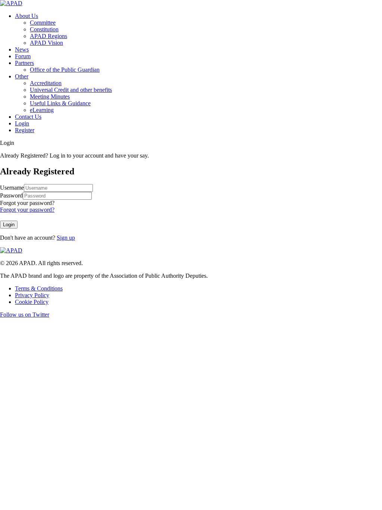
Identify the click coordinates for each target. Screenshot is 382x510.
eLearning (42, 110)
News (22, 49)
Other (21, 76)
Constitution (44, 29)
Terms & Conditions (39, 288)
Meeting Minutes (50, 96)
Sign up (66, 237)
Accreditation (46, 83)
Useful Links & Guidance (60, 103)
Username (12, 187)
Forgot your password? (27, 203)
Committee (43, 22)
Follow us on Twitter (24, 314)
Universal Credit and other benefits (71, 90)
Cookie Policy (31, 302)
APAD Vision (46, 43)
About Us (26, 16)
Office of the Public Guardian (65, 69)
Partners (24, 63)
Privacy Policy (32, 295)
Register (24, 130)
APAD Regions (48, 36)
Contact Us (28, 116)
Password (11, 195)
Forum (23, 56)
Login (22, 123)
